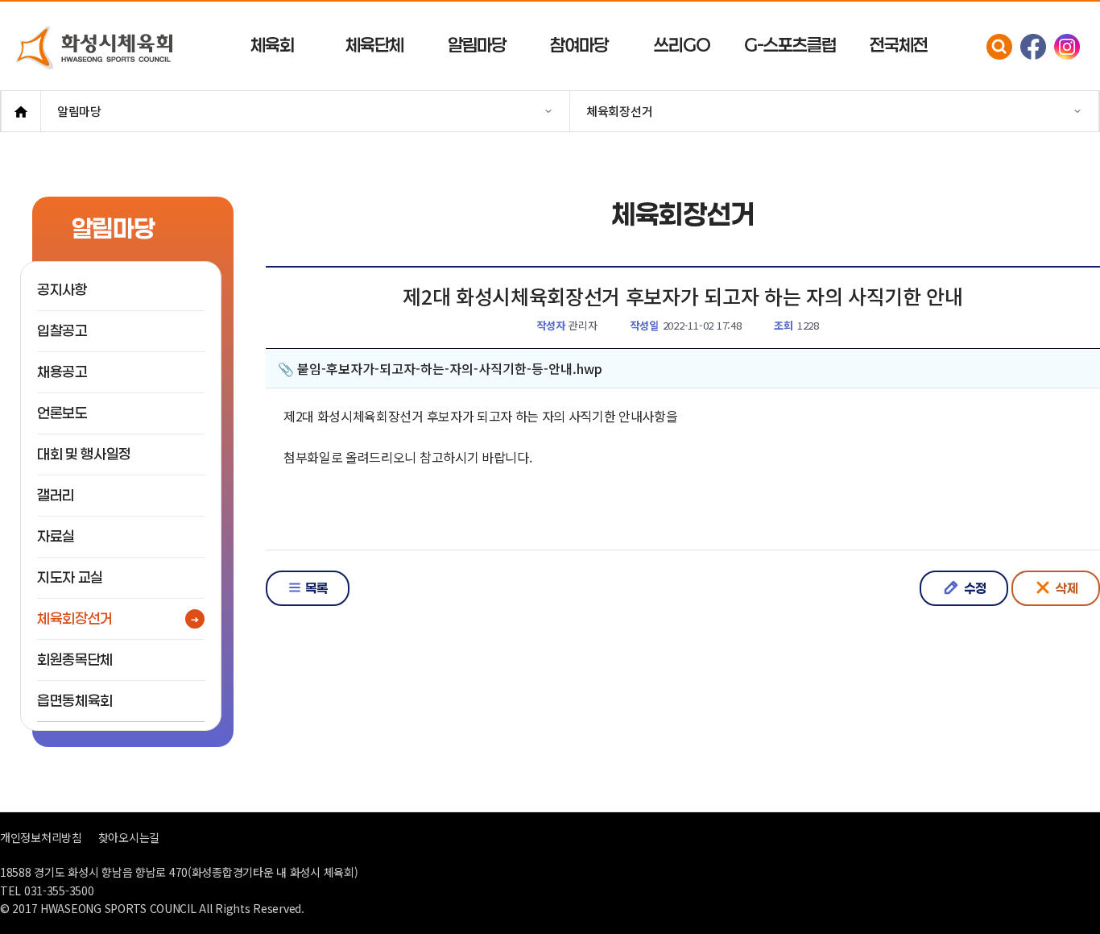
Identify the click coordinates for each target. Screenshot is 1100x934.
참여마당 (579, 45)
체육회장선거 (75, 618)
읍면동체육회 (75, 700)
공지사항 (62, 289)
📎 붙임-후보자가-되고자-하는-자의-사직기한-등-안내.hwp (440, 368)
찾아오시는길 (128, 837)
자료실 (56, 536)
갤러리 (56, 495)
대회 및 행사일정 (84, 454)
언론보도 (62, 413)
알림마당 (477, 45)
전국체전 (899, 45)
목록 (315, 588)
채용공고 (62, 371)
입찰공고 (62, 330)
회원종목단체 (75, 659)
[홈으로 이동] (21, 111)
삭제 (1065, 588)
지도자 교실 (70, 577)
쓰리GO (682, 45)
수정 (973, 588)
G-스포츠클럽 (790, 45)
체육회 (272, 45)
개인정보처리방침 (41, 837)
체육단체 (374, 45)
